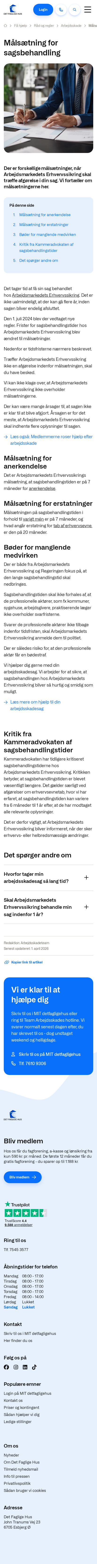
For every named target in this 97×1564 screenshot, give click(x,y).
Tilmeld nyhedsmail (21, 1469)
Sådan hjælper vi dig (22, 1414)
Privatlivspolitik (17, 1483)
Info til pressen (17, 1476)
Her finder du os (18, 1340)
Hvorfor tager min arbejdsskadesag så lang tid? (36, 877)
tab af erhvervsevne (72, 525)
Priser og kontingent (21, 1407)
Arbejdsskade (71, 26)
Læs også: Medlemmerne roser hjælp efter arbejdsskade (51, 440)
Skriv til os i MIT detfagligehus (30, 1333)
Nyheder (11, 1455)
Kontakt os (13, 1400)
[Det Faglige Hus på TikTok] (34, 1367)
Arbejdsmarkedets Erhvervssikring (45, 295)
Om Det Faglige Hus (22, 1462)
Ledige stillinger (18, 1422)
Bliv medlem (19, 1177)
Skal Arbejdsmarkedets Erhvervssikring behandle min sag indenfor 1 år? (38, 907)
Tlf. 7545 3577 (16, 1249)
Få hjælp (20, 26)
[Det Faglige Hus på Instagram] (16, 1367)
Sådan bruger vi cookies (25, 1490)
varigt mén (33, 519)
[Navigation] (87, 9)
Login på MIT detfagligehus (27, 1393)
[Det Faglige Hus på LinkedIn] (25, 1367)
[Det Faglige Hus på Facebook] (6, 1367)
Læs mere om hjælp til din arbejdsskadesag (35, 705)
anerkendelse (42, 488)
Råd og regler (44, 26)
